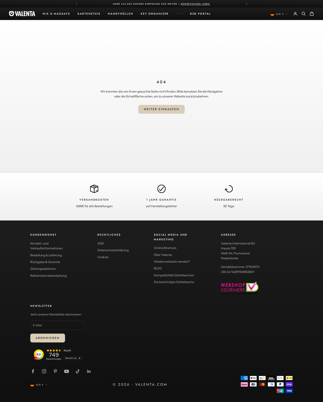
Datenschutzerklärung (113, 250)
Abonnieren (48, 338)
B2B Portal (200, 14)
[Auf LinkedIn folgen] (89, 371)
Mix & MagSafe (56, 14)
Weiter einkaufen (161, 109)
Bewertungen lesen (195, 3)
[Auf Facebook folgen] (33, 371)
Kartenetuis (89, 14)
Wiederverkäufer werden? (172, 261)
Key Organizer (155, 14)
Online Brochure (165, 248)
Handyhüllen (120, 14)
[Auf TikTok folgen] (77, 371)
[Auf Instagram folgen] (44, 371)
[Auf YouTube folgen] (66, 371)
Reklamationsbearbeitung (48, 275)
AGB (100, 243)
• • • (179, 14)
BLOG (158, 268)
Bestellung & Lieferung (46, 255)
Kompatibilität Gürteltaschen (174, 275)
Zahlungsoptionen (43, 268)
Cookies (103, 257)
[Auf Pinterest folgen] (55, 371)
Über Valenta (163, 255)
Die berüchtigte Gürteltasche (174, 282)
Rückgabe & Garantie (45, 262)
